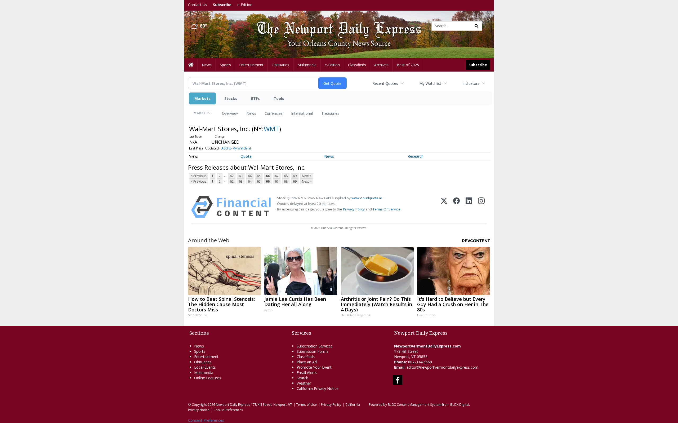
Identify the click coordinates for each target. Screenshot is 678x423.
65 (259, 176)
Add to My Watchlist (236, 148)
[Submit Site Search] (476, 25)
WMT (271, 128)
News (251, 113)
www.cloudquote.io (366, 198)
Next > (306, 176)
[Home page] (335, 25)
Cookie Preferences (228, 410)
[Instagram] (481, 206)
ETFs (255, 98)
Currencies (274, 113)
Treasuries (330, 113)
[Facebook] (456, 206)
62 (232, 176)
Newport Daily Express (233, 404)
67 (277, 176)
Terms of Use (306, 404)
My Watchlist (430, 83)
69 (295, 176)
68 (286, 176)
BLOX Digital (459, 404)
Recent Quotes (385, 83)
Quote (246, 156)
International (302, 113)
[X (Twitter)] (444, 206)
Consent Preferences (206, 420)
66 (268, 176)
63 (241, 176)
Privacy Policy (354, 209)
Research (415, 156)
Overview (230, 113)
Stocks (230, 98)
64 (250, 176)
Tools (279, 98)
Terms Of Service (386, 209)
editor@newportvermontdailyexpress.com (442, 367)
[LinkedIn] (468, 206)
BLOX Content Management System (414, 404)
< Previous (198, 176)
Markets (202, 98)
